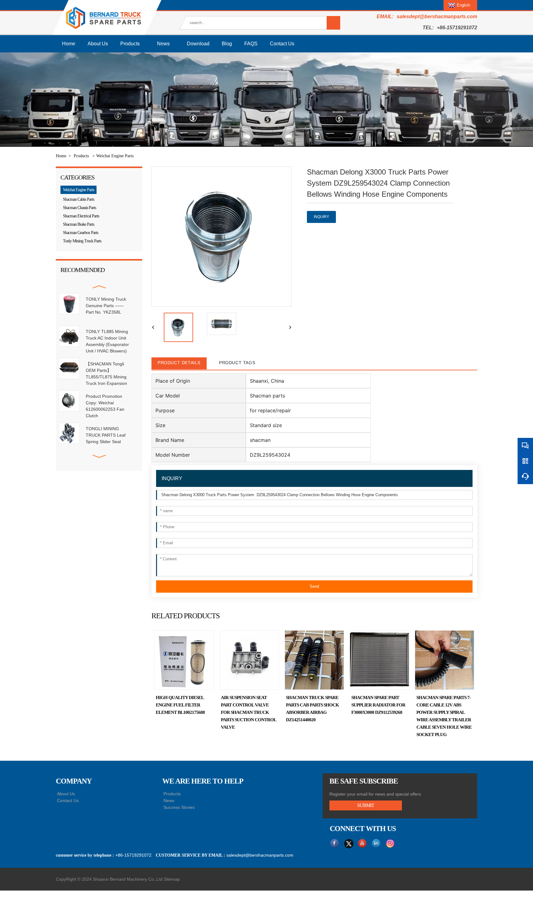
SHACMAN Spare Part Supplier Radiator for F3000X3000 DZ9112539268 (330, 705)
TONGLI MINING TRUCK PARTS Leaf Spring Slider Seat (106, 435)
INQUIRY (321, 217)
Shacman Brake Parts (78, 224)
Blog (227, 43)
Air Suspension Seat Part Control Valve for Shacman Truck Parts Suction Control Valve (200, 712)
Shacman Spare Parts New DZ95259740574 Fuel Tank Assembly (459, 705)
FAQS (251, 43)
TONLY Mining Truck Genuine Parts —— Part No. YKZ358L (106, 306)
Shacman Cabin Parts (78, 199)
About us (98, 43)
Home (68, 43)
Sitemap (172, 879)
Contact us (282, 43)
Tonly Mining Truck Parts (82, 241)
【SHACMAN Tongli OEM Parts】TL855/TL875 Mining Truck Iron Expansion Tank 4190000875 (106, 376)
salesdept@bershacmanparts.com (437, 16)
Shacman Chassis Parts (79, 207)
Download (198, 43)
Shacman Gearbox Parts (80, 232)
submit (365, 805)
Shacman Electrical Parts (81, 216)
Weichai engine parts (115, 156)
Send (314, 586)
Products (130, 43)
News (163, 43)
